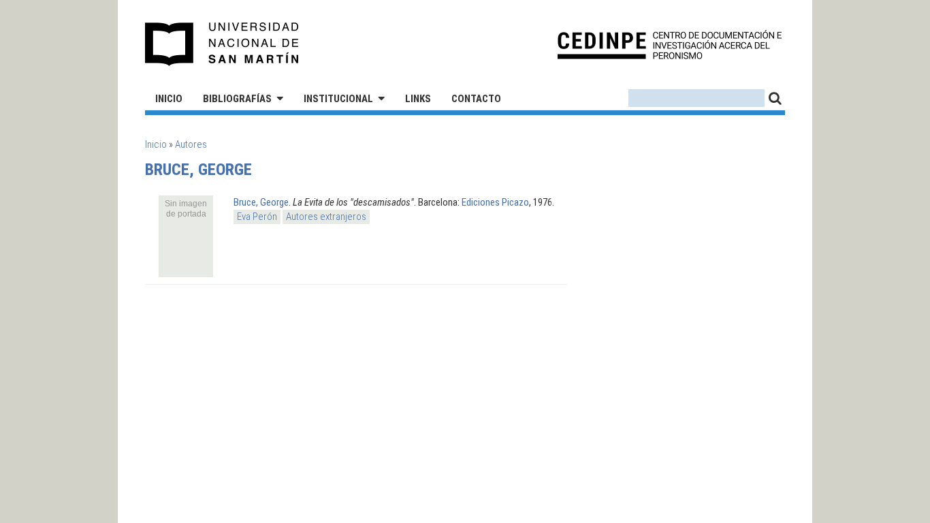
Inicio (168, 99)
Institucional (338, 99)
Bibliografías (237, 99)
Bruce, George (261, 202)
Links (418, 99)
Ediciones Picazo (495, 202)
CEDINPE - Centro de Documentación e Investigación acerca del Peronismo (670, 44)
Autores (191, 144)
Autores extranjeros (326, 216)
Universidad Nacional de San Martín (222, 44)
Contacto (476, 99)
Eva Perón (257, 216)
